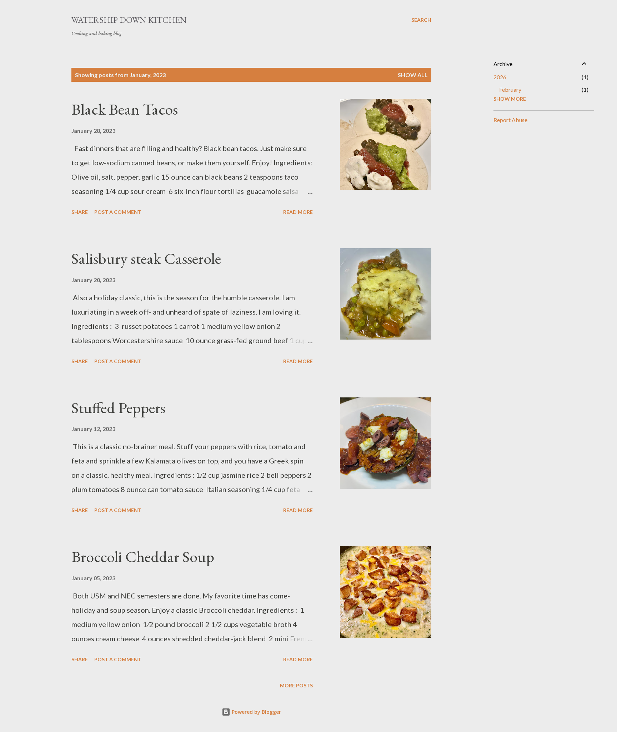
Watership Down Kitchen (129, 19)
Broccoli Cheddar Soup (142, 556)
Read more (298, 212)
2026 (499, 77)
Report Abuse (510, 119)
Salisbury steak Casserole (146, 258)
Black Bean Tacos (124, 109)
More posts (296, 685)
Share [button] (79, 212)
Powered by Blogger (255, 711)
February (510, 89)
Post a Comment (117, 212)
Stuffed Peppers (118, 407)
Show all (413, 74)
